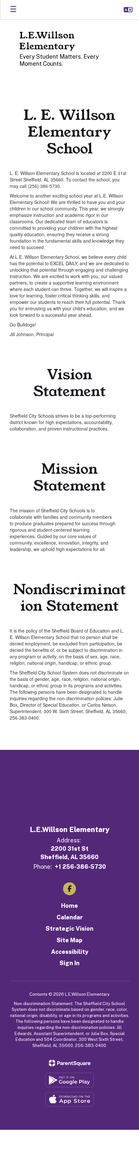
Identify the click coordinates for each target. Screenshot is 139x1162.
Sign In (69, 963)
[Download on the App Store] (69, 1099)
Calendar (70, 917)
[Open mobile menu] (13, 9)
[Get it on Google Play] (69, 1080)
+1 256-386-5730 (80, 866)
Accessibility (69, 951)
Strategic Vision (69, 928)
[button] (128, 9)
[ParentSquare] (69, 1063)
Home (69, 905)
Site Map (69, 940)
